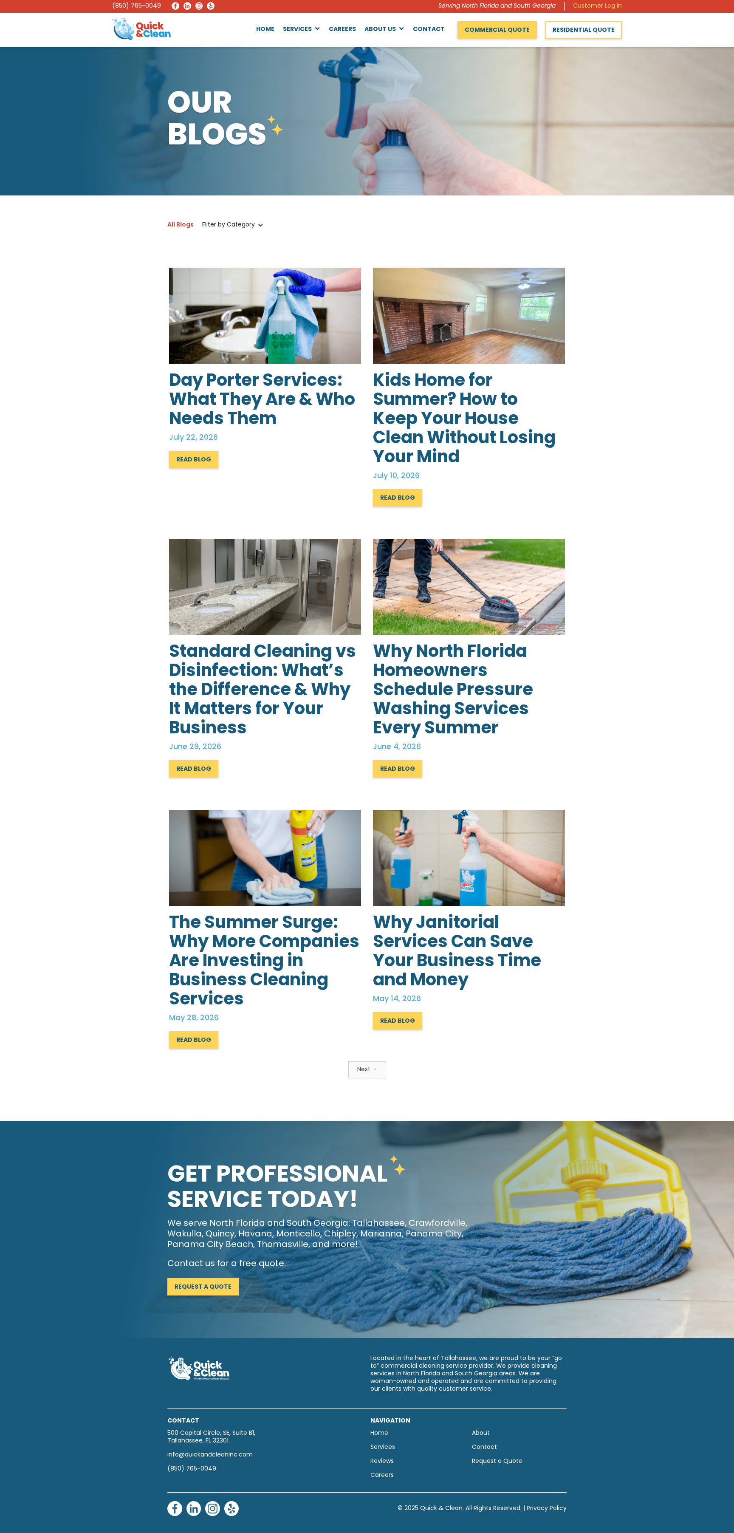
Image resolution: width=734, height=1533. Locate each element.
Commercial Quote (497, 30)
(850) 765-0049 (136, 6)
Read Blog (193, 460)
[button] (302, 29)
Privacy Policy (547, 1508)
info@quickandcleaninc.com (210, 1455)
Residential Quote (584, 30)
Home (265, 29)
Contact (429, 29)
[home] (141, 28)
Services (382, 1447)
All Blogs (180, 225)
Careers (342, 29)
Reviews (382, 1461)
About (481, 1433)
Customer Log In (597, 6)
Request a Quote (203, 1287)
